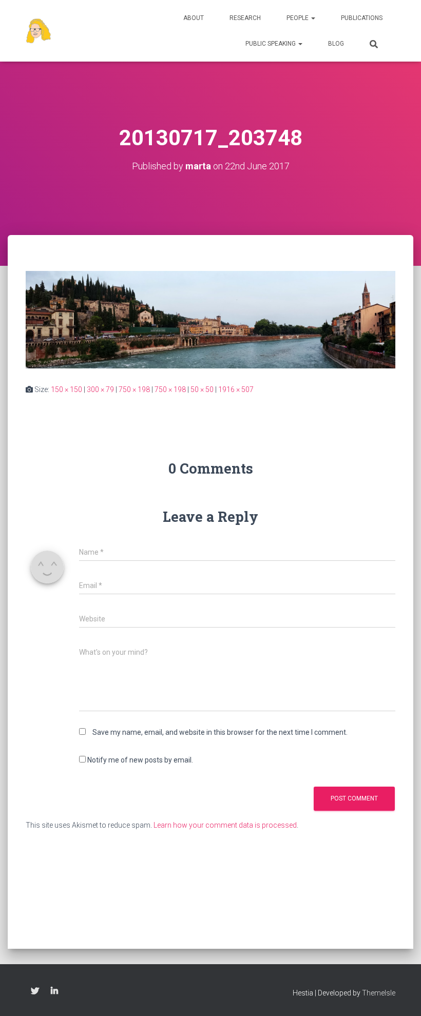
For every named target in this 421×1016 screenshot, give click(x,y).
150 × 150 (66, 389)
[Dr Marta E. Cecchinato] (38, 31)
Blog (336, 43)
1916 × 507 (236, 389)
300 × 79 (100, 389)
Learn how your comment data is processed (225, 825)
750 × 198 (134, 389)
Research (245, 18)
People (298, 18)
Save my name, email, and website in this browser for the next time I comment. (220, 732)
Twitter (35, 991)
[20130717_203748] (210, 319)
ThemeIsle (378, 993)
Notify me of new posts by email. (140, 760)
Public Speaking (271, 43)
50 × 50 (202, 389)
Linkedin (54, 991)
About (193, 18)
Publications (361, 18)
